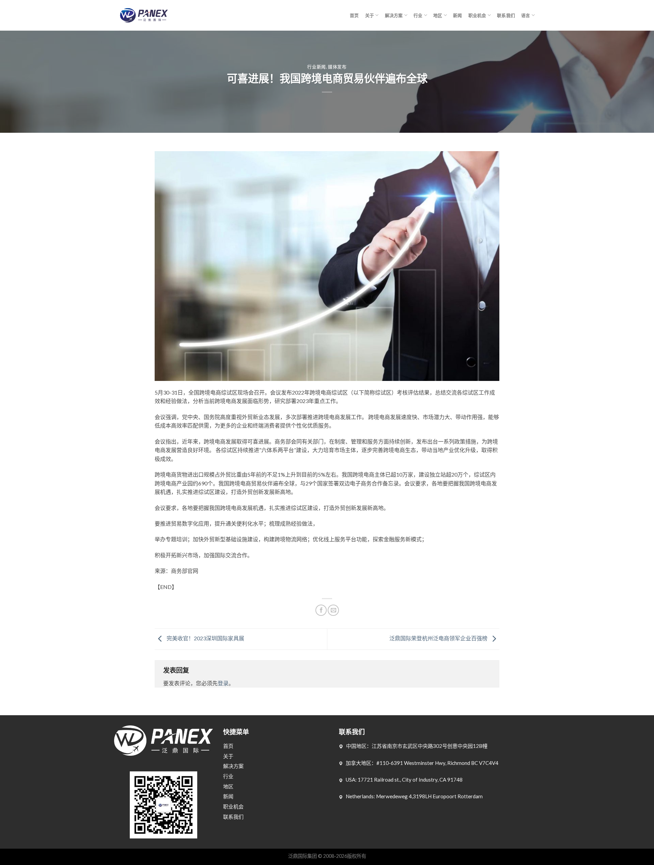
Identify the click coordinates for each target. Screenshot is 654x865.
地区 (437, 15)
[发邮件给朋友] (333, 610)
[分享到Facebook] (321, 610)
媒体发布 (337, 66)
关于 (369, 15)
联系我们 (506, 15)
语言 (525, 15)
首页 (354, 15)
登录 (223, 683)
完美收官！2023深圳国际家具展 (205, 638)
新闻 (457, 15)
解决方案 (394, 15)
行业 (418, 15)
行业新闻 (316, 66)
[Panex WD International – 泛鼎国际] (143, 15)
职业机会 (477, 15)
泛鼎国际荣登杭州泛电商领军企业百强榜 (438, 638)
